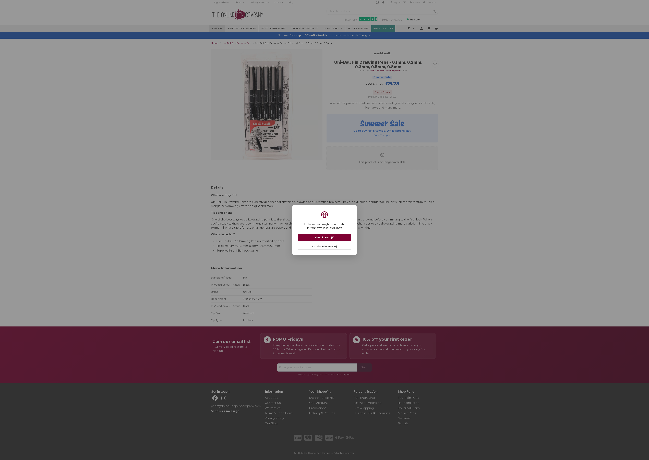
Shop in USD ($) (324, 237)
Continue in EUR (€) (324, 246)
